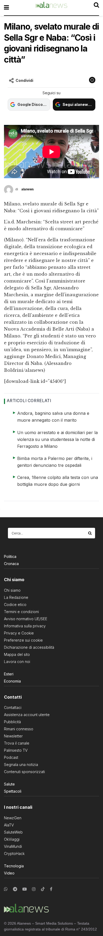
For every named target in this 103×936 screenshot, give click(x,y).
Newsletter (13, 736)
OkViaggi (12, 839)
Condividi (24, 80)
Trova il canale (16, 743)
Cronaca (11, 563)
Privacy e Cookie (19, 633)
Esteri (8, 674)
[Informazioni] (92, 80)
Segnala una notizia (21, 764)
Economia (12, 681)
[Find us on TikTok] (43, 889)
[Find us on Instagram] (34, 889)
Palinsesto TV (15, 750)
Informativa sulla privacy (25, 626)
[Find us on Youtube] (24, 889)
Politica (10, 556)
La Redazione (16, 597)
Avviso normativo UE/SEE (25, 619)
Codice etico (15, 604)
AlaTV (9, 825)
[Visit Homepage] (51, 7)
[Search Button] (90, 533)
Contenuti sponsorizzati (24, 771)
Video (9, 873)
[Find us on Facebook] (51, 889)
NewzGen (12, 818)
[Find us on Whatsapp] (6, 889)
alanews (27, 189)
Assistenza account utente (27, 714)
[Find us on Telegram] (15, 889)
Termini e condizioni (21, 611)
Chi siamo (12, 590)
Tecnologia (14, 866)
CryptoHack (14, 853)
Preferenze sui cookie (23, 640)
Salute (9, 784)
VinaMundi (13, 846)
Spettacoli (12, 791)
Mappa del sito (17, 654)
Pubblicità (12, 721)
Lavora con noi (17, 661)
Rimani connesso (18, 729)
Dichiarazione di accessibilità (29, 647)
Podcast (11, 757)
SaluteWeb (13, 832)
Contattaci (12, 707)
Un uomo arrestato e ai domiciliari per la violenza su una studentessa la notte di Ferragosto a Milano (57, 439)
